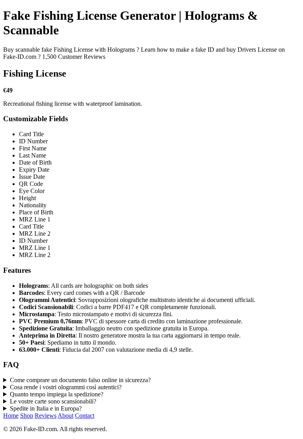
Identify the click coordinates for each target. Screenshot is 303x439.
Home (11, 415)
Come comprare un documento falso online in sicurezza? (80, 380)
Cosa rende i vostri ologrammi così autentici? (66, 387)
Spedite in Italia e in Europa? (46, 408)
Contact (84, 415)
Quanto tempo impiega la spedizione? (56, 394)
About (65, 415)
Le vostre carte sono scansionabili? (53, 401)
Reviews (45, 415)
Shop (26, 415)
